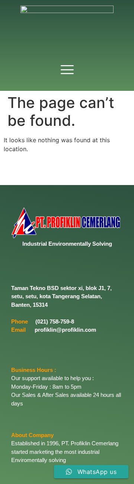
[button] (67, 70)
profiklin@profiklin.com (65, 330)
